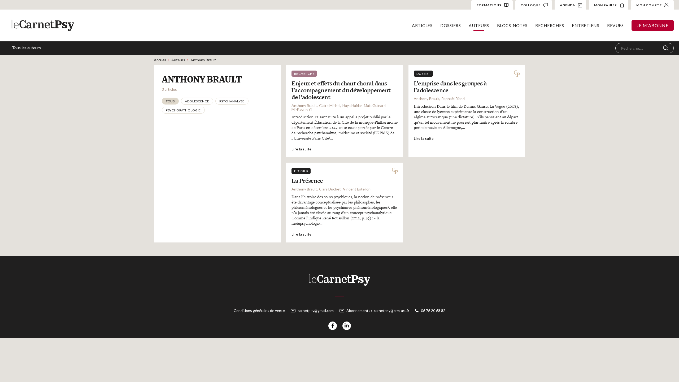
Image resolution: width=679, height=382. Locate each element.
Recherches (549, 25)
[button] (170, 101)
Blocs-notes (512, 25)
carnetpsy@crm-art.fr (391, 310)
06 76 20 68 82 (433, 310)
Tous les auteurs (26, 47)
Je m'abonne (652, 25)
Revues (615, 25)
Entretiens (585, 25)
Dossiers (450, 25)
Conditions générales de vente (259, 310)
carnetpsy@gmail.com (316, 310)
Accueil (160, 60)
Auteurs (479, 25)
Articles (422, 25)
